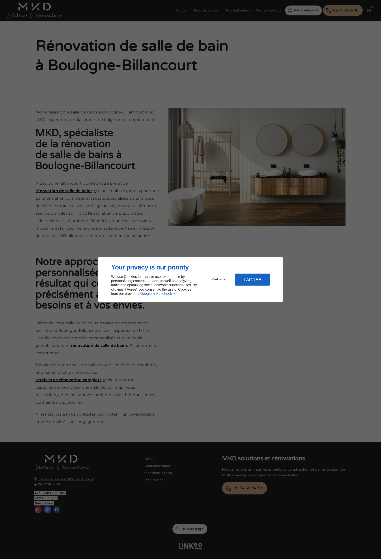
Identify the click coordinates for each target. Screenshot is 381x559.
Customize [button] (218, 279)
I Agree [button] (252, 279)
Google (146, 293)
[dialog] (190, 279)
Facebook (164, 293)
